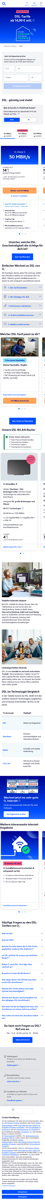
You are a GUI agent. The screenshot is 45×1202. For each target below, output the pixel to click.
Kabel (5, 750)
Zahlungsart (12, 1065)
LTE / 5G (6, 763)
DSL (4, 723)
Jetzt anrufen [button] (13, 1081)
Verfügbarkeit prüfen (16, 814)
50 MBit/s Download (20, 400)
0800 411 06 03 (23, 1040)
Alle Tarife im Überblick (22, 421)
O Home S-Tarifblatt (19, 196)
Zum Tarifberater (22, 257)
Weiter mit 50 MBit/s (19, 190)
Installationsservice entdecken (15, 905)
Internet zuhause (10, 46)
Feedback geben (14, 1100)
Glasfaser (7, 736)
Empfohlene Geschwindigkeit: (14, 395)
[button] (34, 20)
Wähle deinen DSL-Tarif (12, 547)
